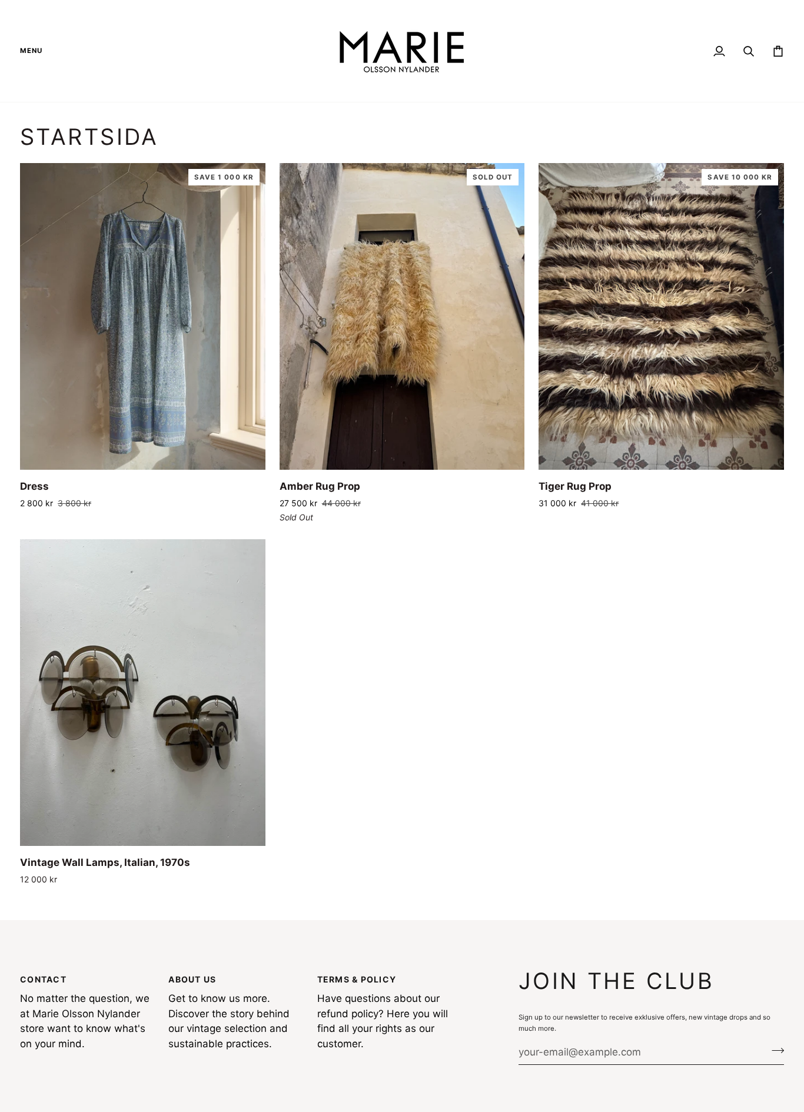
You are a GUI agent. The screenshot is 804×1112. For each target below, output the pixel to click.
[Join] (774, 1050)
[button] (35, 51)
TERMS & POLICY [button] (357, 979)
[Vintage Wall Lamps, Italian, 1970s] (142, 692)
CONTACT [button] (43, 979)
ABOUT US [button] (192, 979)
